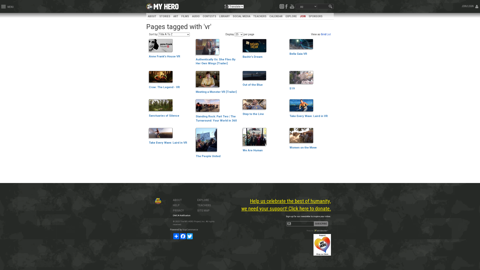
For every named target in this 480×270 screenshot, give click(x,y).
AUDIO (196, 16)
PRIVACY (178, 210)
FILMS (185, 16)
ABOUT (152, 16)
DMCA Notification (181, 215)
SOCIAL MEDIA (241, 16)
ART (175, 16)
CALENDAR (276, 16)
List (329, 34)
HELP (176, 205)
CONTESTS (209, 16)
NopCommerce (190, 229)
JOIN (303, 16)
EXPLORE (291, 16)
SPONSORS (315, 16)
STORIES (164, 16)
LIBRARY (224, 16)
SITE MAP (203, 210)
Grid (323, 34)
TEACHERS (259, 16)
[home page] (166, 5)
